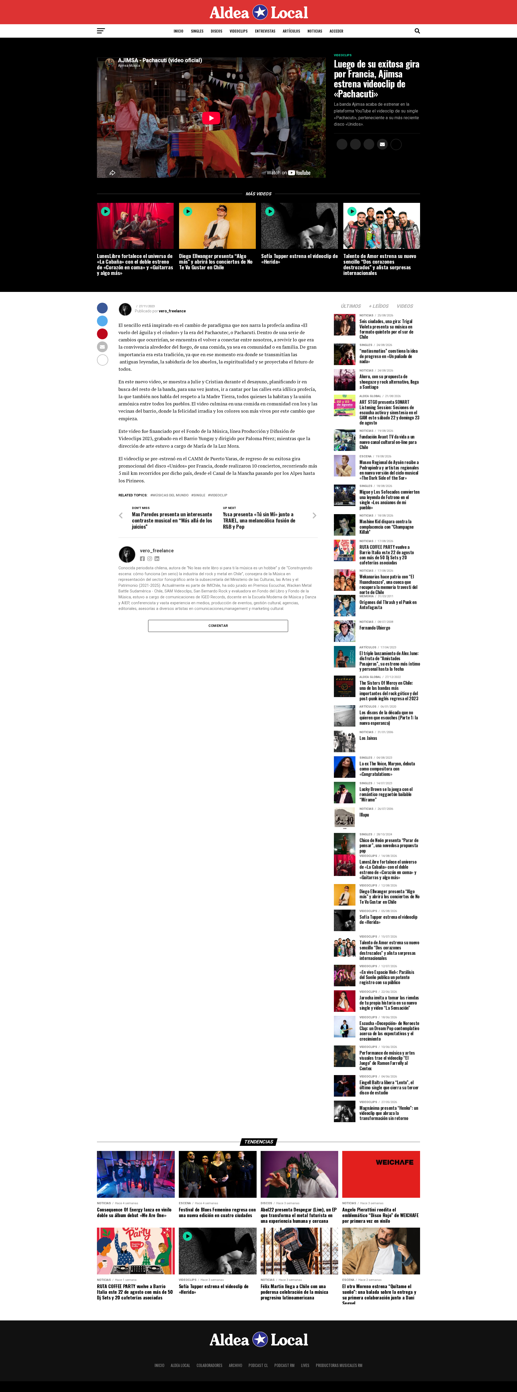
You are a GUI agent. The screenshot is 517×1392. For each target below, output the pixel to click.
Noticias (315, 31)
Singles (197, 31)
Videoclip (218, 495)
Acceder (336, 31)
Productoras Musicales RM (339, 1365)
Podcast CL (258, 1365)
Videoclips (238, 31)
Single (199, 495)
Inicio (178, 31)
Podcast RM (284, 1365)
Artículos (291, 31)
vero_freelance (172, 311)
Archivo (235, 1365)
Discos (216, 31)
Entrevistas (265, 31)
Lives (305, 1365)
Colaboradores (209, 1365)
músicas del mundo (170, 495)
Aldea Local (180, 1365)
